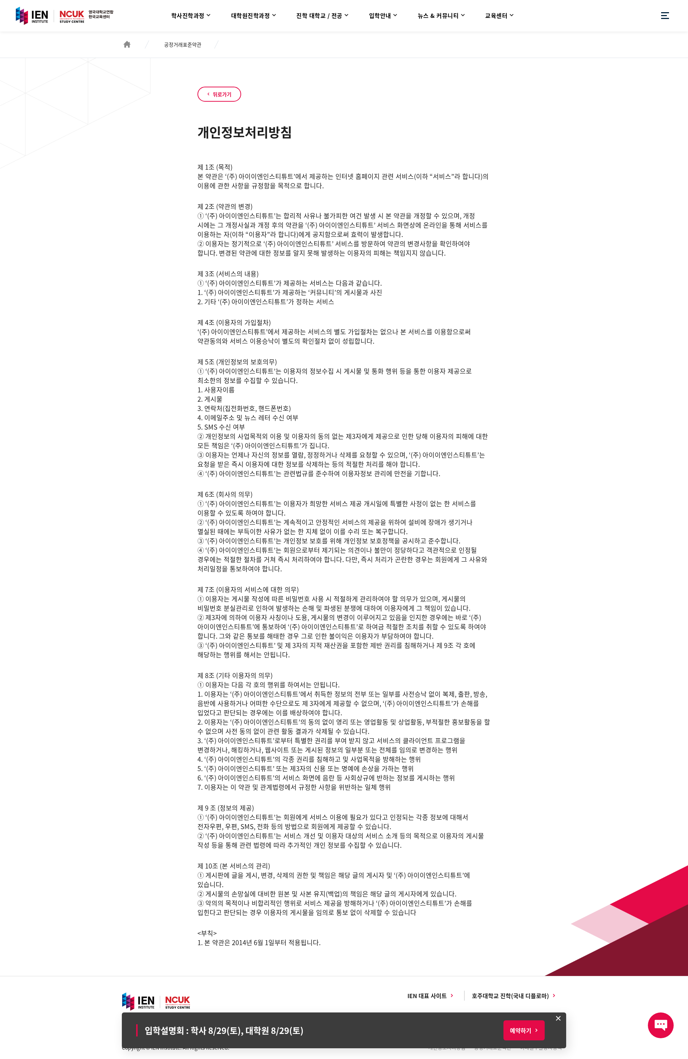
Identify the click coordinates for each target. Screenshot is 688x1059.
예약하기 (520, 1030)
